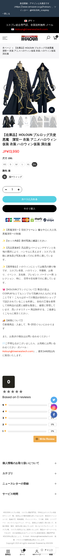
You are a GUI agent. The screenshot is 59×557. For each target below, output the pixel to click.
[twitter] (54, 400)
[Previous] (7, 88)
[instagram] (54, 407)
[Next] (52, 88)
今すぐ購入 (29, 208)
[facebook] (54, 414)
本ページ (6, 47)
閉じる (7, 13)
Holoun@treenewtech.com (17, 351)
